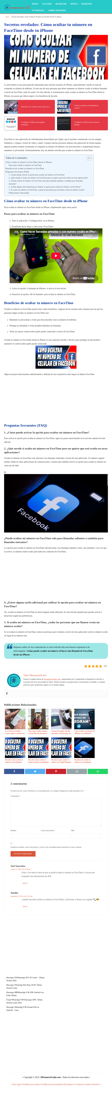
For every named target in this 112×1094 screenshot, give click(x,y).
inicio (7, 17)
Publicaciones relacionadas (19, 193)
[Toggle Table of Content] (88, 158)
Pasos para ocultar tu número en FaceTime (25, 165)
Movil (73, 4)
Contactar (79, 1084)
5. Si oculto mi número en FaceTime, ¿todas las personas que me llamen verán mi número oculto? (47, 190)
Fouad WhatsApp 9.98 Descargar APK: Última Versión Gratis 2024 (24, 1001)
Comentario (16, 796)
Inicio (35, 4)
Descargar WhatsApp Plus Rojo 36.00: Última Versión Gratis (24, 986)
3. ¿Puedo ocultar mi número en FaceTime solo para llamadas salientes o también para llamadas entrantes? (46, 182)
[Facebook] (7, 693)
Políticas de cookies (31, 1084)
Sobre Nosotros (57, 10)
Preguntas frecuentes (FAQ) (17, 172)
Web (72, 830)
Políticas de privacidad (52, 1084)
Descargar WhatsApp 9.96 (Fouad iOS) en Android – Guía (22, 1008)
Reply (25, 883)
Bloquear (61, 4)
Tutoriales (38, 10)
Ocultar (46, 4)
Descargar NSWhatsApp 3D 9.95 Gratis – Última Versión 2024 (25, 979)
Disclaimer (68, 1084)
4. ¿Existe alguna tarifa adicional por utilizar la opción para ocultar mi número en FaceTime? (45, 187)
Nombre (13, 830)
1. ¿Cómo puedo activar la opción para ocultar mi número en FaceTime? (37, 175)
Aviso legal (16, 1084)
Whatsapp (86, 4)
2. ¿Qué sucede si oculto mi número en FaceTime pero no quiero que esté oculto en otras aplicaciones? (48, 178)
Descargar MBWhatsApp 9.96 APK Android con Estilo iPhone (25, 993)
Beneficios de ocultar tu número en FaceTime (24, 168)
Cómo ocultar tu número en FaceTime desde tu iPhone (28, 162)
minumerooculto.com (52, 679)
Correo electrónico (48, 830)
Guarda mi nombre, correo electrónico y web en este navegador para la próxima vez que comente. (46, 847)
